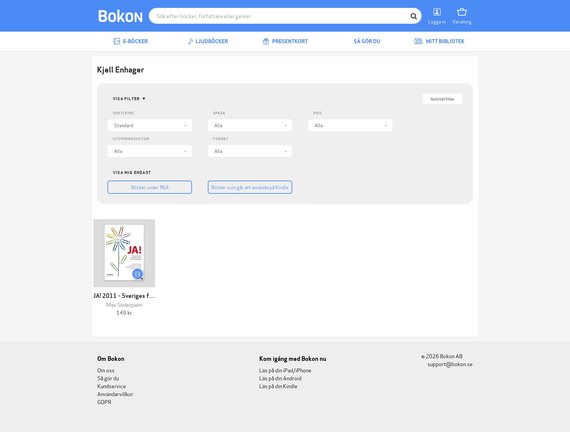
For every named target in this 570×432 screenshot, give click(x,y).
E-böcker (135, 41)
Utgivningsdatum (131, 139)
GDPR (104, 401)
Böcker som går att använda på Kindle (250, 187)
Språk (219, 113)
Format (221, 139)
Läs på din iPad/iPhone (285, 370)
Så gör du (366, 41)
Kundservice (111, 385)
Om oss (105, 370)
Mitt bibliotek (444, 41)
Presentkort (289, 41)
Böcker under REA (150, 187)
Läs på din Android (280, 378)
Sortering (123, 113)
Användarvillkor (115, 393)
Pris (317, 113)
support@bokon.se (450, 363)
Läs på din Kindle (278, 385)
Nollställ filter (442, 98)
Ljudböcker (211, 41)
